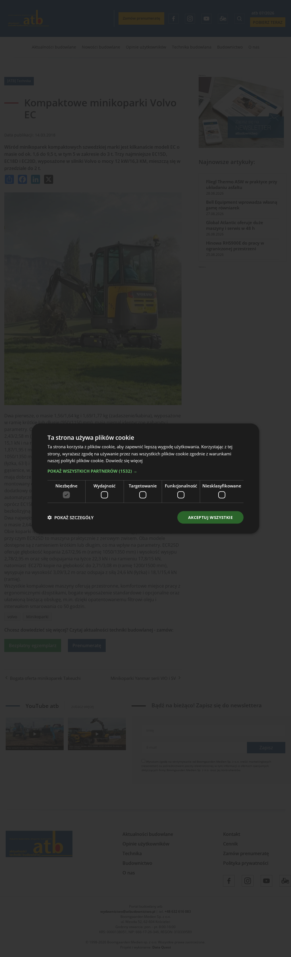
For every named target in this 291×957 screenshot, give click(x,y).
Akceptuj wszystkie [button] (210, 517)
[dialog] (145, 478)
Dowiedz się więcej (124, 460)
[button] (145, 471)
